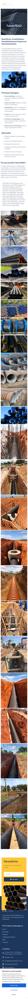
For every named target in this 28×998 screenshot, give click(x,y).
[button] (10, 10)
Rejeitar (14, 994)
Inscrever (15, 879)
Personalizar (14, 990)
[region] (14, 983)
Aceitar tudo (14, 985)
